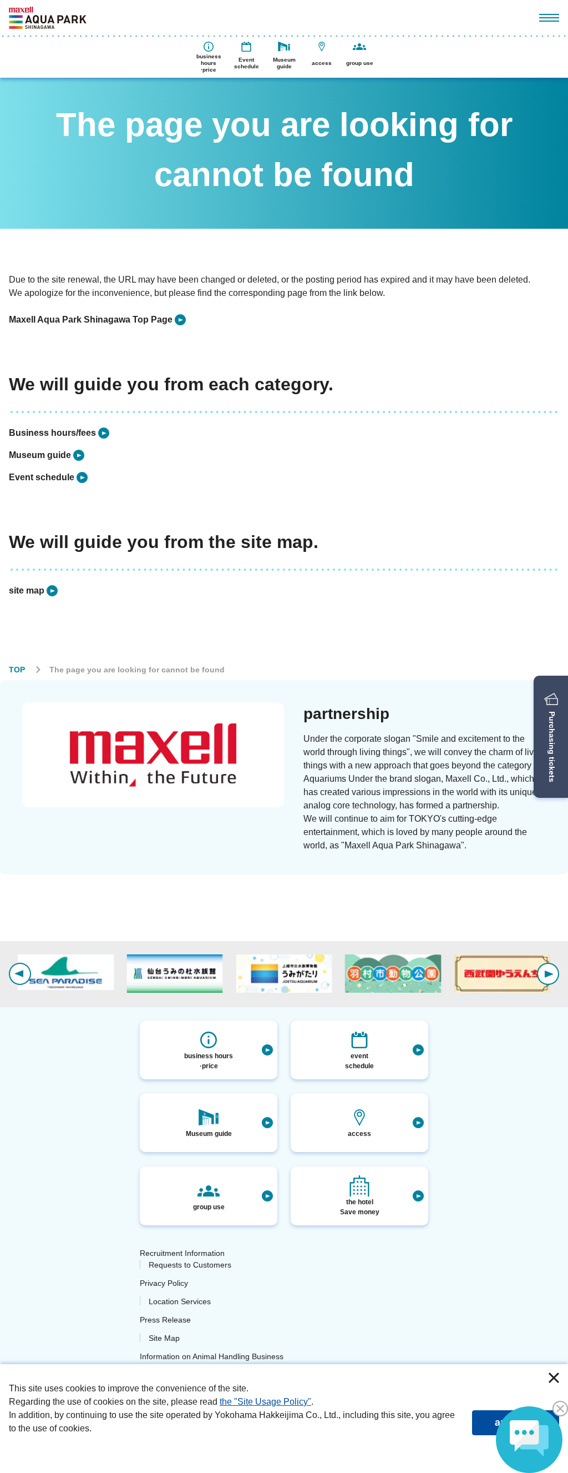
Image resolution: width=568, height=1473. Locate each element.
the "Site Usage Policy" (265, 1401)
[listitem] (97, 319)
